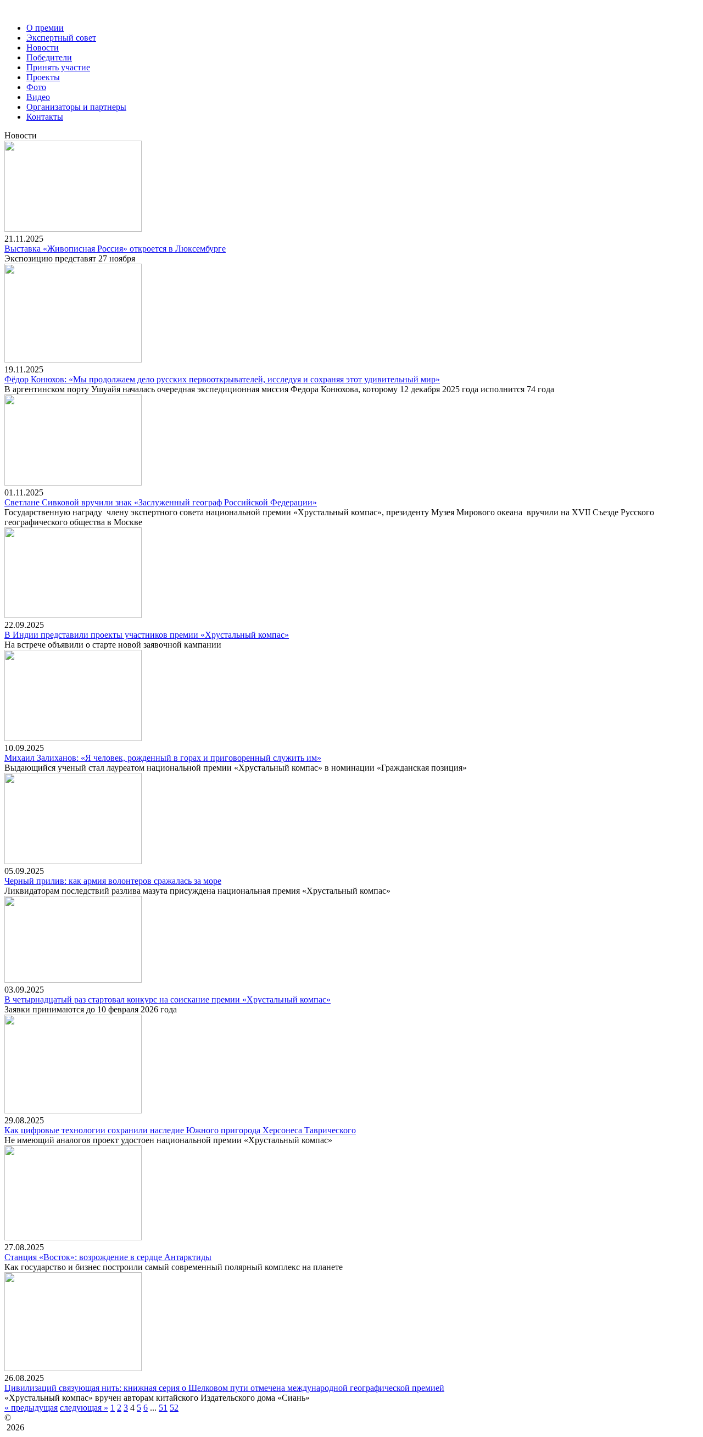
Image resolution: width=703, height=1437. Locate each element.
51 (163, 1407)
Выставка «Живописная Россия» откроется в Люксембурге (115, 248)
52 (174, 1407)
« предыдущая (31, 1407)
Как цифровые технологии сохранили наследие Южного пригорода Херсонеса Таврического (180, 1130)
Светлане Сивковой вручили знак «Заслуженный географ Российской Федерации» (160, 502)
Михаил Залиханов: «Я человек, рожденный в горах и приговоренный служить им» (162, 757)
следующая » (84, 1407)
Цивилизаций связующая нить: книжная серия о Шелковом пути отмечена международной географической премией (224, 1388)
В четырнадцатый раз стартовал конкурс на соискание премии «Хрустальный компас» (167, 999)
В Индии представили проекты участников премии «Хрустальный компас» (146, 634)
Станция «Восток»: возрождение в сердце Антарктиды (107, 1257)
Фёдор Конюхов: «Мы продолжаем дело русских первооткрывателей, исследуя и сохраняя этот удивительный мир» (222, 379)
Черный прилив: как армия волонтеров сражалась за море (112, 880)
